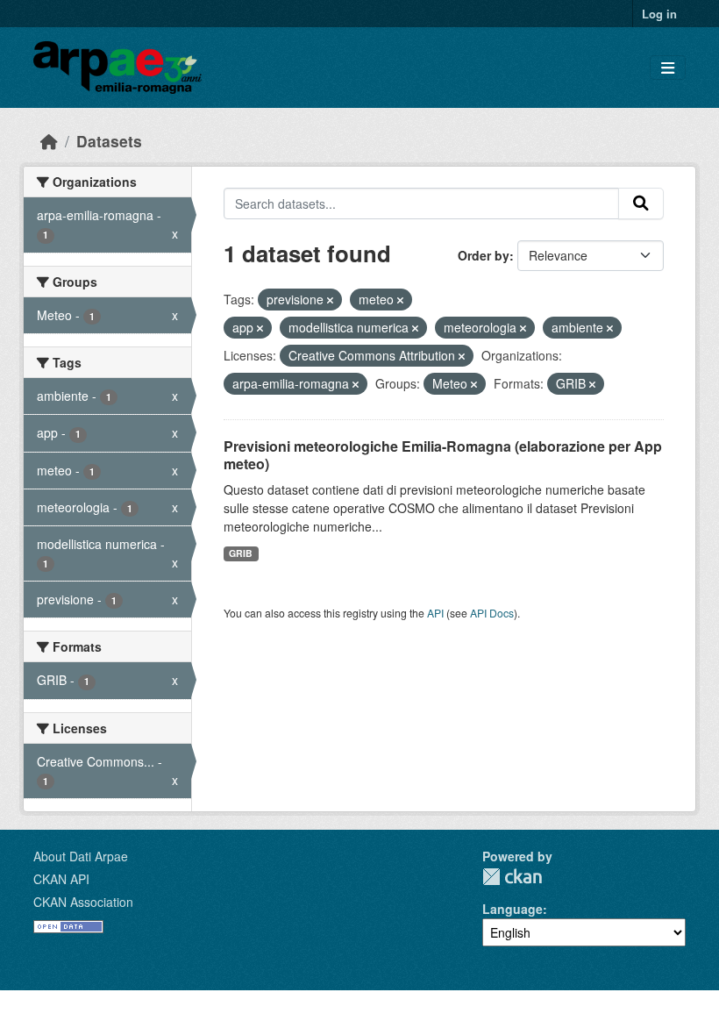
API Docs (492, 612)
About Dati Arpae (80, 856)
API (435, 612)
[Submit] (641, 203)
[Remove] (330, 300)
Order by (483, 255)
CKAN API (61, 879)
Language (512, 908)
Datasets (109, 141)
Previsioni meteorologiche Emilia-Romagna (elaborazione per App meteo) (443, 455)
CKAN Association (83, 901)
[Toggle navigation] (668, 68)
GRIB (241, 553)
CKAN (512, 876)
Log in (659, 13)
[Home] (49, 141)
